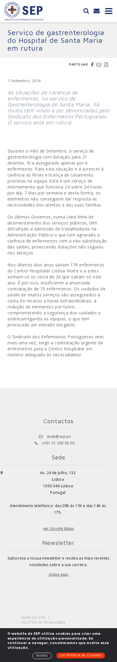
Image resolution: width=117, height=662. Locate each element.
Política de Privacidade (44, 622)
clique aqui (58, 574)
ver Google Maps (58, 528)
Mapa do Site (34, 617)
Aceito (42, 655)
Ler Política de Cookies (80, 655)
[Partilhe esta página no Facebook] (93, 64)
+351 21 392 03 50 (58, 443)
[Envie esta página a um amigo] (100, 64)
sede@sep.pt (58, 436)
